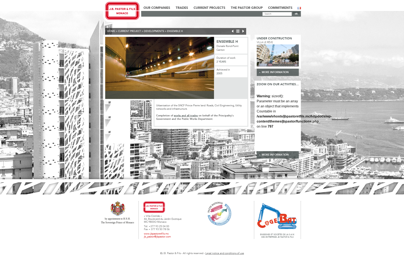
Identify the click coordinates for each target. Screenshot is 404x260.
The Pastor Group (247, 8)
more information (275, 72)
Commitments (280, 8)
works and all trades (186, 115)
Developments (154, 31)
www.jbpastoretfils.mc (156, 233)
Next (220, 68)
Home (111, 31)
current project (129, 31)
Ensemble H (175, 31)
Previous (99, 68)
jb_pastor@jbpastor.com (157, 236)
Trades (182, 8)
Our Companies (157, 8)
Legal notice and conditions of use (224, 253)
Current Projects (209, 8)
